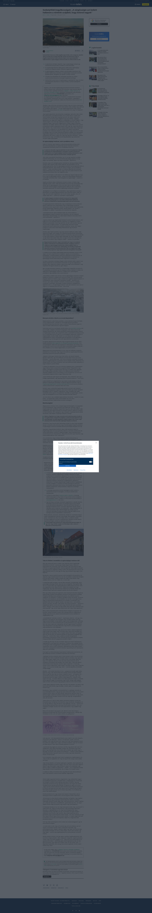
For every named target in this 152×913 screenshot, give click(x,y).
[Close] (96, 443)
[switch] (90, 462)
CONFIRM (67, 465)
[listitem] (75, 459)
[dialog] (76, 456)
